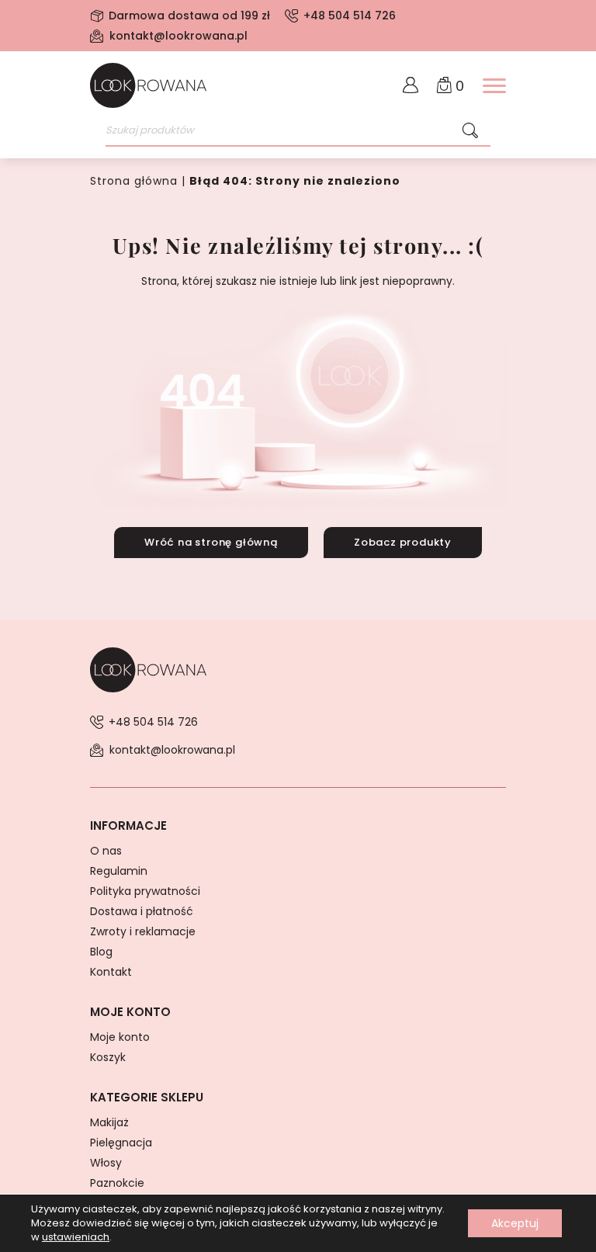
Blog (101, 951)
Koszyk (108, 1057)
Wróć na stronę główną (211, 542)
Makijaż (109, 1122)
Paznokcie (117, 1183)
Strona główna (134, 181)
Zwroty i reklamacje (143, 931)
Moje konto (120, 1037)
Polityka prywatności (145, 891)
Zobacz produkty (403, 542)
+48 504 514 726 (349, 15)
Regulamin (118, 871)
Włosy (106, 1162)
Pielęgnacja (121, 1142)
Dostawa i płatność (141, 911)
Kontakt (111, 972)
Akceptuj (515, 1223)
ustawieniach (75, 1237)
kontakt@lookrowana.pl (178, 35)
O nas (106, 850)
